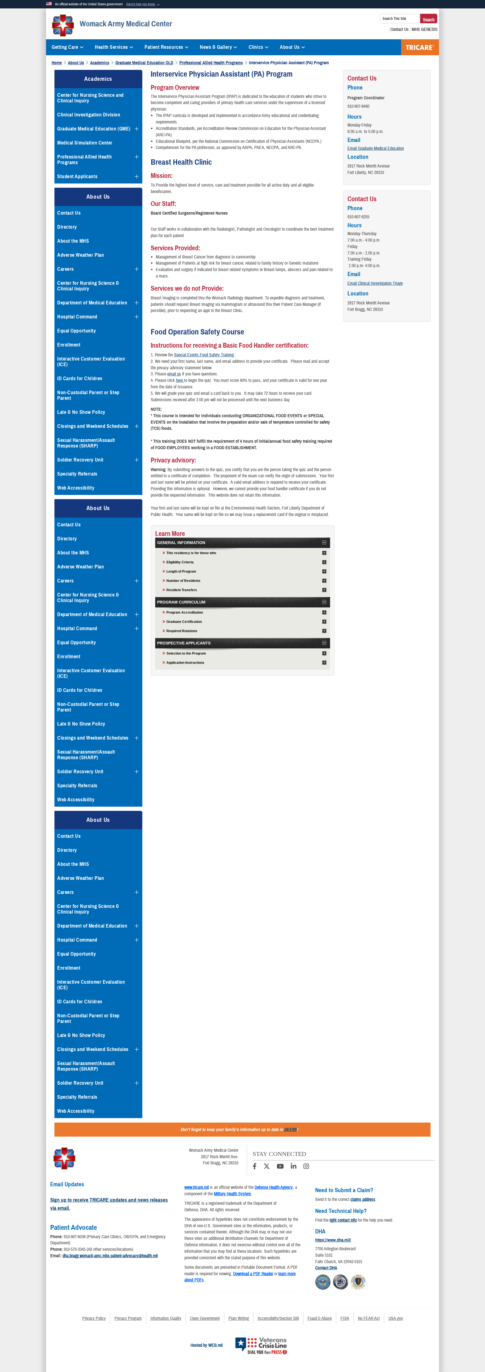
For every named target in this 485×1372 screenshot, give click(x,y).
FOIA (344, 1318)
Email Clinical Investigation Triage (375, 283)
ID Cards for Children (79, 378)
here (179, 380)
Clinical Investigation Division (88, 115)
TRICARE (420, 47)
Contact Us (69, 213)
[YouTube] (280, 1167)
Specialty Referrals (77, 474)
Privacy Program (128, 1318)
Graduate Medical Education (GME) (94, 129)
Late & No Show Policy (81, 412)
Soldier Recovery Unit (80, 460)
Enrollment (69, 345)
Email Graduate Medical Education (375, 148)
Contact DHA (326, 1268)
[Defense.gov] (323, 1281)
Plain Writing (238, 1318)
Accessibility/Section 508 (278, 1318)
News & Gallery (216, 47)
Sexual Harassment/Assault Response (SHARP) (86, 443)
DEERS (290, 1129)
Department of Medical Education (92, 303)
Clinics (256, 47)
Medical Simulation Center (85, 143)
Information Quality (165, 1318)
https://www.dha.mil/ (333, 1240)
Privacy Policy (94, 1318)
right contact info (343, 1220)
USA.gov (395, 1318)
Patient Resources (164, 47)
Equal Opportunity (76, 331)
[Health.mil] (340, 1281)
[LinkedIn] (293, 1167)
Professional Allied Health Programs (84, 160)
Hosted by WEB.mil (207, 1345)
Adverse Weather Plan (80, 255)
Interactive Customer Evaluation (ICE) (91, 362)
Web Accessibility (76, 488)
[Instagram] (306, 1167)
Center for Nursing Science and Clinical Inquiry (90, 98)
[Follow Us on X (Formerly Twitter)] (267, 1167)
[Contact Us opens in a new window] (399, 29)
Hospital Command (77, 317)
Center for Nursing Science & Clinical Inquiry (88, 286)
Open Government (205, 1318)
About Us (289, 47)
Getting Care (65, 47)
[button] (143, 4)
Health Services (111, 47)
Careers (65, 269)
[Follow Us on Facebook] (255, 1167)
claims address (363, 1199)
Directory (67, 227)
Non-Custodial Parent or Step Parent (88, 395)
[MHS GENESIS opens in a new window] (425, 29)
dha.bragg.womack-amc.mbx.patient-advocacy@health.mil (110, 1256)
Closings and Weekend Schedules (93, 426)
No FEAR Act (369, 1318)
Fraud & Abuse (320, 1318)
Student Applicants (77, 176)
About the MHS (73, 241)
